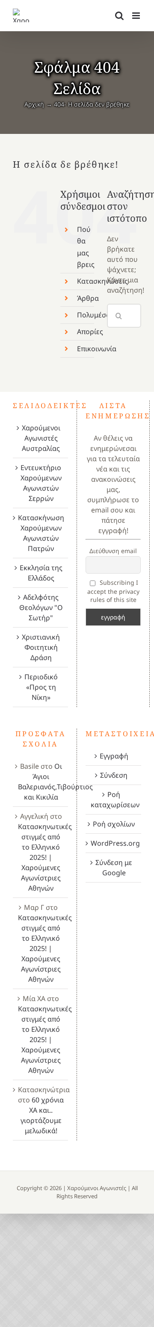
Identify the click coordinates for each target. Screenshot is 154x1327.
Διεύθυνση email (113, 551)
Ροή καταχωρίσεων (114, 799)
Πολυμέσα (93, 315)
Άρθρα (88, 298)
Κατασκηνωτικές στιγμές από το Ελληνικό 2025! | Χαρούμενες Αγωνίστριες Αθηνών (45, 857)
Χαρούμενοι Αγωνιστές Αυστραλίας (41, 438)
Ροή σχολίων (114, 824)
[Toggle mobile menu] (136, 15)
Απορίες (90, 331)
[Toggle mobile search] (119, 15)
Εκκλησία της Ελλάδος (41, 573)
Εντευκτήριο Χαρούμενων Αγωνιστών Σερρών (41, 483)
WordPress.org (114, 843)
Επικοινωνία (96, 348)
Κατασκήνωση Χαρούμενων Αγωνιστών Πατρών (41, 533)
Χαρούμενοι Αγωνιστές (96, 1188)
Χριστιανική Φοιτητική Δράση (41, 647)
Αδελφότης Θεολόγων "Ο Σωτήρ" (41, 607)
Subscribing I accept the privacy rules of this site (113, 591)
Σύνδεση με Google (113, 867)
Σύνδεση (113, 775)
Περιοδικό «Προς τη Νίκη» (41, 687)
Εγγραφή (114, 756)
